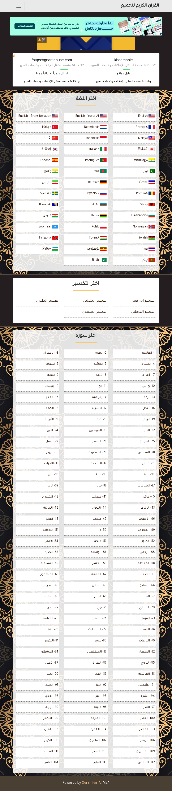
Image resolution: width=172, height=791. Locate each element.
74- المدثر (100, 619)
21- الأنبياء (51, 419)
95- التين (101, 696)
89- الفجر (100, 674)
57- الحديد (51, 552)
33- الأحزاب (51, 464)
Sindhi (95, 260)
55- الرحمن (147, 552)
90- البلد (52, 674)
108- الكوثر (51, 740)
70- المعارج (147, 607)
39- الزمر (52, 486)
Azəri (96, 205)
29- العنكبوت (97, 453)
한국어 (46, 149)
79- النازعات (147, 641)
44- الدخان (99, 508)
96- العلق (51, 696)
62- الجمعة (99, 574)
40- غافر (149, 497)
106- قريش (147, 740)
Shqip (144, 205)
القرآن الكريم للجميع (140, 6)
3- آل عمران (50, 353)
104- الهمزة (99, 729)
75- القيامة (50, 619)
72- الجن (52, 607)
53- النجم (100, 541)
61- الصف (148, 574)
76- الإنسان (147, 630)
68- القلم (100, 596)
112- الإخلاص (146, 762)
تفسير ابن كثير (143, 301)
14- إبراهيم (99, 397)
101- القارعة (99, 718)
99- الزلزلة (51, 707)
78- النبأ (53, 630)
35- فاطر (100, 475)
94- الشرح (148, 696)
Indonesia (93, 138)
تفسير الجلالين (95, 301)
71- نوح (102, 607)
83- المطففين (97, 652)
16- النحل (149, 408)
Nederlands (92, 127)
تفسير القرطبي (143, 312)
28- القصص (146, 453)
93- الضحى (51, 685)
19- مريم (149, 419)
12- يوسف (51, 386)
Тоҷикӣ (94, 238)
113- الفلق (100, 762)
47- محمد (100, 519)
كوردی (47, 216)
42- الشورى (50, 497)
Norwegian (141, 227)
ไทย (145, 249)
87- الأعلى (51, 663)
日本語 (143, 149)
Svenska (46, 194)
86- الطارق (99, 663)
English (143, 116)
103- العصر (147, 729)
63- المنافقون (49, 574)
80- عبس (100, 641)
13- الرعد (149, 397)
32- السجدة (99, 464)
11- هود (102, 386)
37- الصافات (146, 486)
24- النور (52, 430)
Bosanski (45, 205)
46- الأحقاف (147, 519)
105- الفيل (51, 729)
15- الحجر (52, 397)
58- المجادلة (146, 563)
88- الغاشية (146, 674)
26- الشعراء (98, 441)
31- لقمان (148, 464)
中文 (48, 138)
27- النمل (52, 441)
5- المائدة (100, 364)
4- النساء (148, 364)
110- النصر (100, 751)
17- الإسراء (99, 408)
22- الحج (149, 430)
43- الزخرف (147, 508)
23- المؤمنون (98, 430)
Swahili (143, 238)
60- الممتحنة (49, 563)
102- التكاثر (50, 718)
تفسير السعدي (94, 312)
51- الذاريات (50, 530)
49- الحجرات (146, 530)
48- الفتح (52, 519)
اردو (146, 171)
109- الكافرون (145, 751)
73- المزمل (148, 619)
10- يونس (148, 386)
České (144, 182)
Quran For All (92, 783)
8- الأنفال (101, 375)
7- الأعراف (148, 375)
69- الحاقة (51, 596)
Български (140, 216)
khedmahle (123, 60)
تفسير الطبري (47, 301)
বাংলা (97, 171)
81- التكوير (51, 641)
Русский (93, 194)
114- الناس (51, 762)
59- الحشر (100, 563)
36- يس (53, 475)
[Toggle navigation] (19, 6)
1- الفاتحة (148, 353)
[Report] (39, 40)
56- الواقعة (99, 552)
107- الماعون (98, 740)
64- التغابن (147, 585)
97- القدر (149, 707)
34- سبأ (149, 475)
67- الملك (148, 596)
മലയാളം (141, 160)
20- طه (101, 419)
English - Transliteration (35, 116)
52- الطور (148, 541)
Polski (95, 227)
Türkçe (47, 127)
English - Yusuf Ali (87, 116)
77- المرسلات (97, 630)
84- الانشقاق (49, 652)
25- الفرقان (147, 441)
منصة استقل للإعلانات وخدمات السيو (118, 81)
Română (142, 194)
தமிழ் (48, 171)
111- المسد (51, 751)
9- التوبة (52, 375)
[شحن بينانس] (86, 43)
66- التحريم (50, 585)
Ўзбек (47, 249)
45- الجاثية (50, 508)
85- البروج (148, 663)
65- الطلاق (99, 585)
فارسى (47, 182)
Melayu (143, 138)
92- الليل (101, 685)
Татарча (45, 238)
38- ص (102, 486)
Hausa (95, 216)
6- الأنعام (52, 364)
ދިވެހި (145, 260)
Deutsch (94, 182)
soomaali (45, 227)
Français (142, 127)
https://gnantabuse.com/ (52, 60)
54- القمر (52, 541)
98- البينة (100, 707)
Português (92, 160)
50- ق (103, 530)
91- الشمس (146, 685)
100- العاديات (146, 718)
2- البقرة (101, 353)
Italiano (94, 149)
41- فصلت (99, 497)
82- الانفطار (147, 652)
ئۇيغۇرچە (93, 249)
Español (46, 160)
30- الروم (52, 453)
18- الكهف (51, 408)
